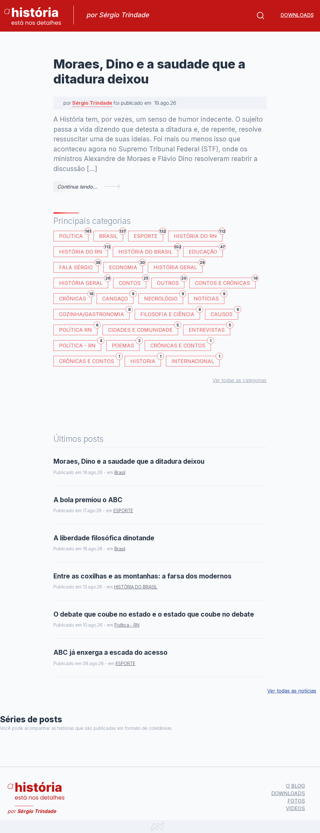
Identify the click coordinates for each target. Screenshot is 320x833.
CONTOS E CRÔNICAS (225, 282)
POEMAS (126, 344)
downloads (297, 15)
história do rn (83, 250)
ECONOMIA (126, 266)
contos (132, 282)
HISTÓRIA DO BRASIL (148, 250)
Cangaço (117, 297)
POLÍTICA (73, 235)
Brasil (111, 235)
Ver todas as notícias (291, 691)
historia (145, 360)
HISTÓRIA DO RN (198, 235)
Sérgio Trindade (92, 103)
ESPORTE (148, 235)
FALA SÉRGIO (78, 266)
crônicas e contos (89, 360)
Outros (170, 282)
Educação (206, 250)
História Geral (177, 266)
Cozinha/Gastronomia (94, 313)
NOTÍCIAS (209, 297)
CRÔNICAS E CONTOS (180, 344)
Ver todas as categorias (239, 380)
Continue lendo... (77, 187)
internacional (196, 360)
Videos (295, 808)
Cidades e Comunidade (143, 329)
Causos (224, 313)
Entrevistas (209, 329)
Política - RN (80, 344)
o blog (295, 786)
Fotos (296, 801)
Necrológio (163, 297)
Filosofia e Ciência (170, 313)
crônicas (75, 297)
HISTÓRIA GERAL (83, 282)
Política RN (78, 329)
